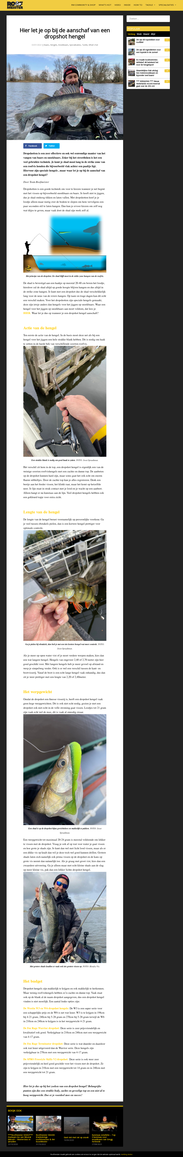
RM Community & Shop (83, 4)
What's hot (93, 45)
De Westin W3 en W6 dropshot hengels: (46, 1008)
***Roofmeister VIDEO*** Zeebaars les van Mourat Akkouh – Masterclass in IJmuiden (20, 1138)
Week (139, 34)
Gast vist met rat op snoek (76, 1137)
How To (138, 4)
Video (118, 4)
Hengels (53, 45)
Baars (46, 45)
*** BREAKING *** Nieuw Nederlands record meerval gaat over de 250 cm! (148, 83)
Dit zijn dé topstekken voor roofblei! (148, 40)
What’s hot (105, 4)
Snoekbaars (63, 45)
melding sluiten (126, 1154)
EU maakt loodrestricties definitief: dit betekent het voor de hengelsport (147, 62)
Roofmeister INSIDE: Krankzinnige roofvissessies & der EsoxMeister (45, 1138)
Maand (146, 34)
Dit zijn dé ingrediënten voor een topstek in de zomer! (148, 51)
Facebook (32, 146)
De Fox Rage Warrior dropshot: (41, 1028)
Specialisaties (166, 4)
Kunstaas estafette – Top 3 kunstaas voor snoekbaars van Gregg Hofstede (104, 1138)
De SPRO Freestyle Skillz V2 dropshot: (45, 1059)
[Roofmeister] (15, 8)
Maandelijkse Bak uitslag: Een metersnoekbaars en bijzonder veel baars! (147, 73)
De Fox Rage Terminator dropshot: (43, 1044)
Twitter (51, 146)
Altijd (153, 34)
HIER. (27, 313)
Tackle (149, 4)
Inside (127, 4)
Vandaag (131, 34)
